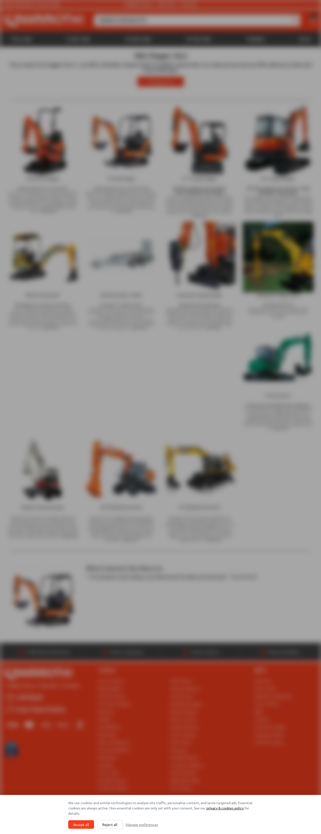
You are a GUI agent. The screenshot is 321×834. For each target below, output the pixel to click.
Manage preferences (142, 824)
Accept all (81, 824)
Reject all (109, 824)
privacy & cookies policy (225, 808)
